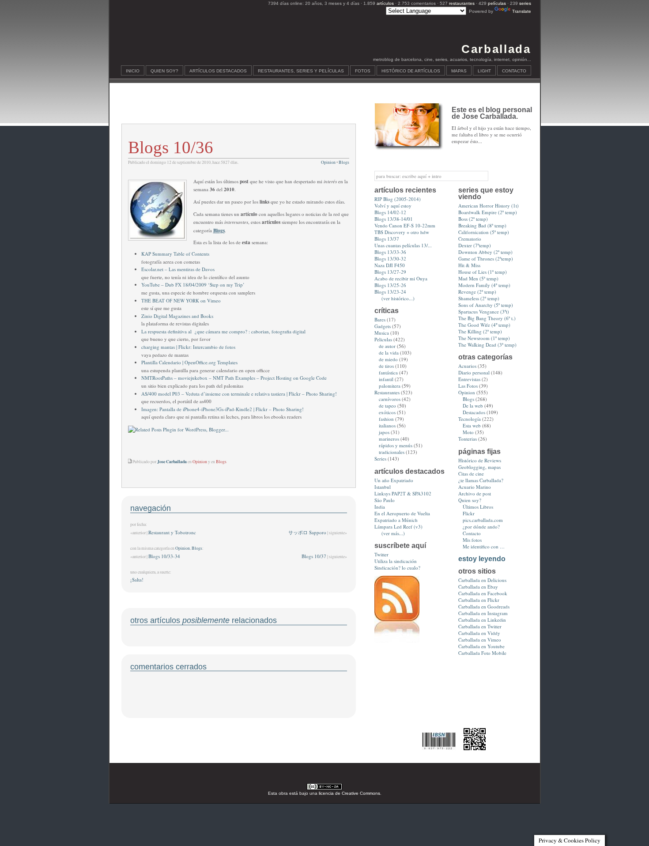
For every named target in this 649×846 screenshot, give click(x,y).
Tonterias (467, 438)
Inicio (133, 70)
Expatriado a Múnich (396, 520)
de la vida (389, 352)
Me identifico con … (484, 546)
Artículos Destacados (218, 70)
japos (384, 432)
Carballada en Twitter (480, 626)
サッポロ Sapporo (307, 532)
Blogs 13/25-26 (390, 285)
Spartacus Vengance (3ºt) (483, 311)
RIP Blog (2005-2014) (397, 199)
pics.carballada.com (483, 520)
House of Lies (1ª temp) (482, 271)
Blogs (344, 162)
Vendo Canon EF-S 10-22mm (404, 225)
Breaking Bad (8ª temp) (482, 225)
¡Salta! (136, 579)
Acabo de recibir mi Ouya (400, 278)
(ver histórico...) (398, 298)
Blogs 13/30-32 (390, 258)
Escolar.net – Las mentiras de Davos (178, 269)
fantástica (388, 372)
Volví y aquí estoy (392, 205)
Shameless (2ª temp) (478, 298)
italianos (387, 425)
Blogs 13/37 (386, 238)
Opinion (328, 162)
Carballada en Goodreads (483, 606)
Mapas (459, 70)
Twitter (381, 554)
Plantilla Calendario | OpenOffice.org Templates (189, 362)
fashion (386, 418)
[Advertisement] (238, 108)
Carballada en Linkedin (482, 619)
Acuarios (467, 366)
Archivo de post (474, 493)
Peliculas (383, 339)
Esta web (472, 425)
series (525, 3)
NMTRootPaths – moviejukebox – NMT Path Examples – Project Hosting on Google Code (234, 377)
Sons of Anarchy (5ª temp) (485, 305)
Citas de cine (471, 473)
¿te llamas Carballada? (480, 480)
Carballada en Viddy (479, 633)
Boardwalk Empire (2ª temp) (487, 212)
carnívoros (389, 399)
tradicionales (391, 452)
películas (497, 3)
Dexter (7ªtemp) (474, 245)
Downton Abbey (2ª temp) (485, 252)
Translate (521, 11)
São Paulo (384, 500)
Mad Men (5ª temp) (478, 278)
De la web (473, 405)
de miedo (388, 359)
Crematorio (469, 238)
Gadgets (382, 326)
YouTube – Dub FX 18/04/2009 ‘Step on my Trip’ (193, 284)
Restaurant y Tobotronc (172, 532)
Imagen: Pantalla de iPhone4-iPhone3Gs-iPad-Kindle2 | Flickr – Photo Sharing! (222, 409)
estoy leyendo (482, 559)
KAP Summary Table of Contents (175, 253)
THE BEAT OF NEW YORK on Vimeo (181, 300)
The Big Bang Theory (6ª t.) (487, 318)
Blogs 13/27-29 (390, 271)
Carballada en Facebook (482, 593)
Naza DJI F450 (389, 265)
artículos (385, 3)
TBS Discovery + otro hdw (401, 232)
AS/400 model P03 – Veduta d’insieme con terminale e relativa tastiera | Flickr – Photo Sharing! (239, 393)
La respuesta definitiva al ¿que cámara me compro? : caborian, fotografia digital (223, 331)
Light (484, 70)
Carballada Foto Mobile (482, 653)
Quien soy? (164, 70)
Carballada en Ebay (478, 586)
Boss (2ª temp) (473, 218)
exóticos (387, 412)
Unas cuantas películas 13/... (403, 245)
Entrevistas (469, 379)
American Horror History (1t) (488, 205)
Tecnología (469, 418)
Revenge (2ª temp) (477, 291)
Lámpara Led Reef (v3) (398, 526)
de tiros (386, 366)
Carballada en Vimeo (479, 639)
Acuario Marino (474, 486)
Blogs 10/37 (314, 556)
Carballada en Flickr (478, 600)
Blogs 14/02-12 (390, 212)
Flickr (469, 513)
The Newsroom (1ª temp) (484, 338)
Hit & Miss (469, 265)
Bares (379, 319)
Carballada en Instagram (483, 613)
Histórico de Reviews (479, 460)
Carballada (496, 49)
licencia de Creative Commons (349, 793)
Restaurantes (387, 392)
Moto (468, 432)
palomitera (389, 385)
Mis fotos (472, 539)
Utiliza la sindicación (395, 561)
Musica (381, 332)
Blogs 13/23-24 (390, 291)
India (379, 506)
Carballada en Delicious (482, 580)
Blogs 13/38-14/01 (393, 218)
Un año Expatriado (393, 480)
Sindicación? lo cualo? (397, 567)
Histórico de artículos (410, 70)
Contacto (514, 70)
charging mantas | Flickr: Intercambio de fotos (188, 347)
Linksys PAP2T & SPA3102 (402, 493)
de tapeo (387, 405)
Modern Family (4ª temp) (484, 285)
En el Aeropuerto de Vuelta (402, 513)
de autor (387, 346)
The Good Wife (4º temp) (484, 324)
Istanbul (382, 486)
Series (380, 458)
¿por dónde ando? (481, 526)
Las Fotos (468, 385)
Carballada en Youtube (481, 646)
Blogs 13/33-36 (390, 252)
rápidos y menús (395, 445)
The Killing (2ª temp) (480, 331)
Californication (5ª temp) (483, 232)
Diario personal (474, 372)
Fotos (362, 70)
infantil (386, 379)
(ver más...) (393, 533)
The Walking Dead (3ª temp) (487, 344)
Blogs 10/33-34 (164, 556)
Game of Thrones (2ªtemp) (485, 258)
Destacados (474, 412)
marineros (389, 438)
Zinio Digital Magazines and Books (177, 316)
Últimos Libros (478, 506)
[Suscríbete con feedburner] (396, 641)
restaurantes (462, 3)
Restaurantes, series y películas (301, 70)
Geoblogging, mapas (479, 467)
